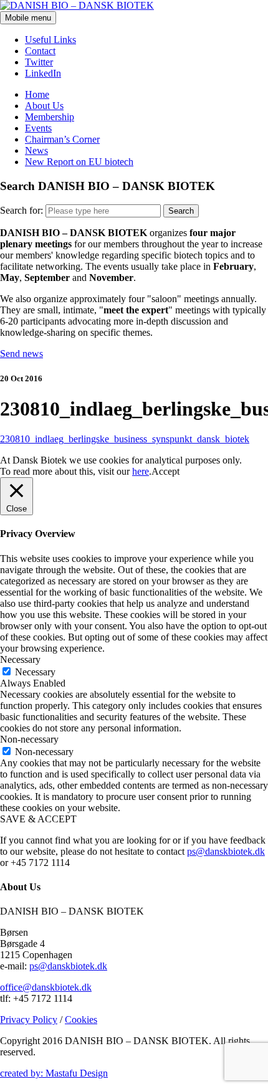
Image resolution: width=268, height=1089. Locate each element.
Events (38, 128)
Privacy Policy (28, 1019)
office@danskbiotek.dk (46, 987)
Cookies (81, 1019)
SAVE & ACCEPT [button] (38, 819)
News (36, 150)
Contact (40, 50)
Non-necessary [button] (29, 739)
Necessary (35, 672)
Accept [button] (165, 471)
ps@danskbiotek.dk (226, 851)
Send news (21, 353)
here (140, 471)
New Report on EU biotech (79, 161)
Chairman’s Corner (62, 139)
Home (37, 94)
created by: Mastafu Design (54, 1073)
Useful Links (50, 39)
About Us (44, 105)
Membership (49, 117)
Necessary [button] (20, 659)
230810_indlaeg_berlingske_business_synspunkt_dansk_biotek (124, 439)
